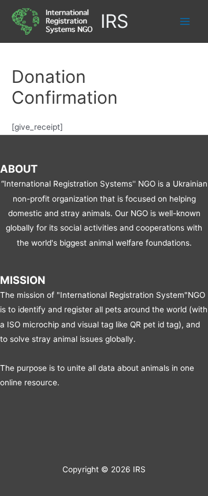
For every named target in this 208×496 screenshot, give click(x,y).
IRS (114, 21)
